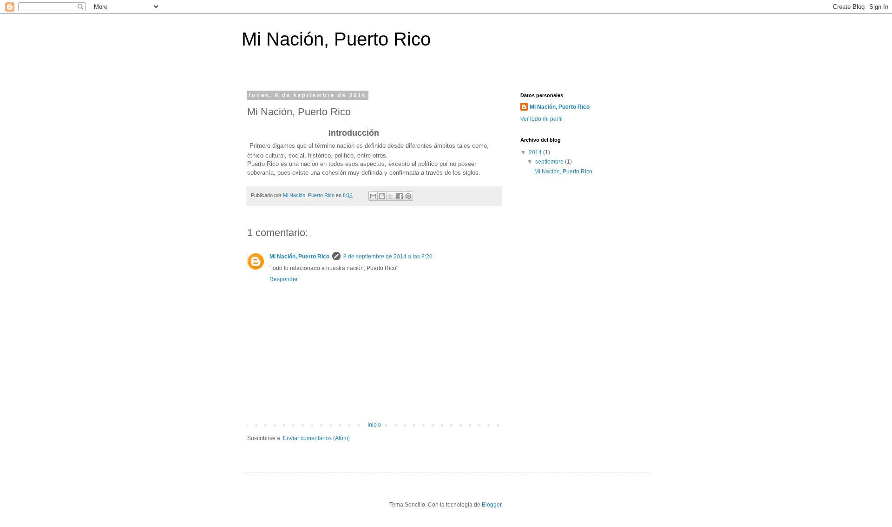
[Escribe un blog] (382, 196)
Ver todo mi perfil (541, 119)
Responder (283, 279)
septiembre (550, 161)
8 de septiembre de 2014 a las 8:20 (388, 256)
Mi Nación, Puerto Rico (336, 39)
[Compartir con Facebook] (399, 196)
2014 (536, 152)
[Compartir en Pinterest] (408, 196)
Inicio (374, 425)
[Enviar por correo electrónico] (373, 196)
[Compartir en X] (390, 196)
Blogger (491, 504)
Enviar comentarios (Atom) (316, 438)
